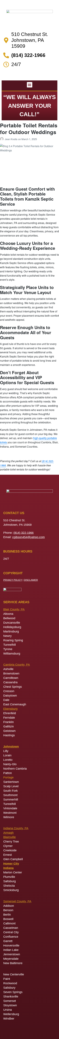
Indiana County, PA (15, 828)
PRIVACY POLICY (12, 580)
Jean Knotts (11, 139)
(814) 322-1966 (23, 532)
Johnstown (11, 746)
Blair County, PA (14, 609)
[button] (29, 84)
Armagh (8, 832)
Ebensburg (10, 708)
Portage (8, 777)
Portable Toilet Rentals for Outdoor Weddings (28, 128)
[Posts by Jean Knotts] (2, 139)
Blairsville (9, 837)
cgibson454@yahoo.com (28, 537)
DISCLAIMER (31, 580)
